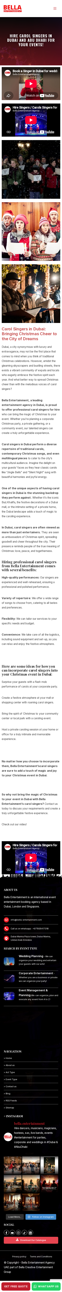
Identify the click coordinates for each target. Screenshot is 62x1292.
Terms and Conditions (41, 1256)
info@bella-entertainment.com (26, 919)
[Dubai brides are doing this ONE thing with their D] (49, 1184)
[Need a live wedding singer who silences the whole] (49, 1165)
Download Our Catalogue (33, 1240)
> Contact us (10, 1086)
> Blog (7, 1093)
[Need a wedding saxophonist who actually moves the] (31, 1165)
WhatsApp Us (48, 1286)
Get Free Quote (16, 1286)
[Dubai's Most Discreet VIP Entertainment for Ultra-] (13, 1202)
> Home (8, 1058)
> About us (9, 1065)
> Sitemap (9, 1107)
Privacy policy (19, 1256)
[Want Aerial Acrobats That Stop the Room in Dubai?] (31, 1202)
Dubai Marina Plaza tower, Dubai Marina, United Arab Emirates (31, 938)
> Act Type (9, 1072)
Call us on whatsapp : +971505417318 (30, 928)
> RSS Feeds (10, 1100)
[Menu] (55, 8)
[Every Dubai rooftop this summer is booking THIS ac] (31, 1184)
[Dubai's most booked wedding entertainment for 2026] (13, 1184)
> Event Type (10, 1079)
